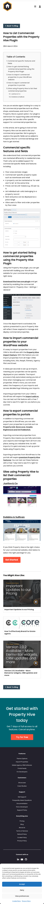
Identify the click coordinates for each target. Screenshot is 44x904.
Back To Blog (12, 26)
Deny (22, 890)
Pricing (22, 821)
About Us (22, 827)
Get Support (22, 797)
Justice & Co (15, 94)
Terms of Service (22, 831)
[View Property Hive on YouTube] (22, 859)
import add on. (32, 396)
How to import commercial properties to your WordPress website (20, 77)
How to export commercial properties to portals (18, 84)
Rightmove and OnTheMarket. (17, 430)
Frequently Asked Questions (22, 800)
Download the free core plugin (17, 281)
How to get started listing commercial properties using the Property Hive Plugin (21, 69)
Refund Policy (22, 834)
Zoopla (29, 427)
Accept (22, 884)
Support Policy (22, 810)
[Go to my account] (40, 6)
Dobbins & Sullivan (18, 97)
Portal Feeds (22, 768)
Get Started (11, 559)
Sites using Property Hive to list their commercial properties (22, 89)
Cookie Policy (16, 901)
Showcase (22, 783)
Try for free (22, 737)
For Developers (22, 772)
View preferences (22, 896)
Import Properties (22, 762)
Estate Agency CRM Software (22, 765)
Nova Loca (20, 427)
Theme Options (22, 758)
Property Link (9, 427)
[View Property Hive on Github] (26, 859)
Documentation (22, 803)
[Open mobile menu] (35, 6)
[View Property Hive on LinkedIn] (18, 859)
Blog (22, 824)
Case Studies (22, 786)
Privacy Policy (26, 901)
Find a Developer (22, 807)
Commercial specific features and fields (21, 62)
